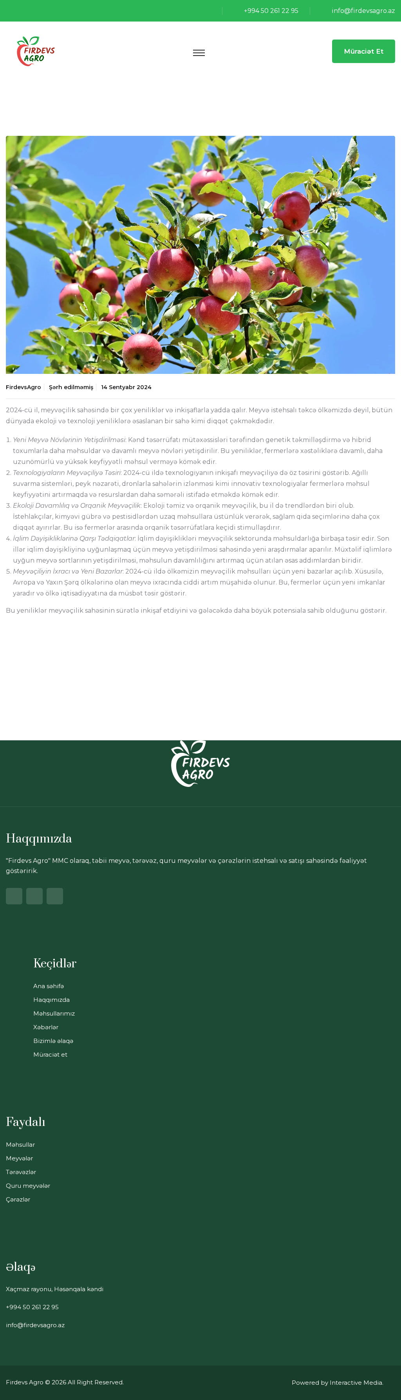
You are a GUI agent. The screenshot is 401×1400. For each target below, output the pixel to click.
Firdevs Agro (24, 1382)
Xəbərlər (45, 1027)
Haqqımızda (51, 999)
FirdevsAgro (23, 387)
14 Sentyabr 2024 (126, 387)
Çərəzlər (18, 1199)
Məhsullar (20, 1144)
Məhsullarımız (54, 1013)
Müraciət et (363, 51)
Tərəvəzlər (21, 1172)
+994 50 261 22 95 (271, 10)
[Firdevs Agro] (36, 50)
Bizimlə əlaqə (53, 1041)
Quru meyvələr (28, 1185)
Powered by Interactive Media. (337, 1382)
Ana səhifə (48, 986)
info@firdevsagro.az (363, 10)
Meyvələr (19, 1158)
